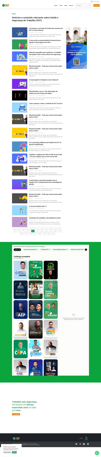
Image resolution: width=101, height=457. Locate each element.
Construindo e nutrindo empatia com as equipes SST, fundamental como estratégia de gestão (45, 182)
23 (60, 231)
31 (53, 233)
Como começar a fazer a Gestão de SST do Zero (46, 103)
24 (21, 233)
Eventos (71, 5)
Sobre (61, 5)
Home (55, 5)
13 (14, 231)
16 (28, 231)
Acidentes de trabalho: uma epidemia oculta (45, 218)
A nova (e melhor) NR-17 (38, 206)
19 (42, 231)
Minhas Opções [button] (7, 452)
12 (59, 228)
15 (23, 231)
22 (55, 231)
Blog (66, 5)
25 (26, 233)
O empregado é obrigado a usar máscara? (43, 80)
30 (49, 233)
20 (46, 231)
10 (50, 228)
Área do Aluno (96, 1)
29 (44, 233)
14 (19, 231)
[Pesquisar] (90, 5)
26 (30, 233)
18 (37, 231)
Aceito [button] (14, 452)
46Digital (38, 444)
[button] (96, 5)
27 (35, 233)
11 (55, 228)
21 (51, 231)
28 (39, 233)
